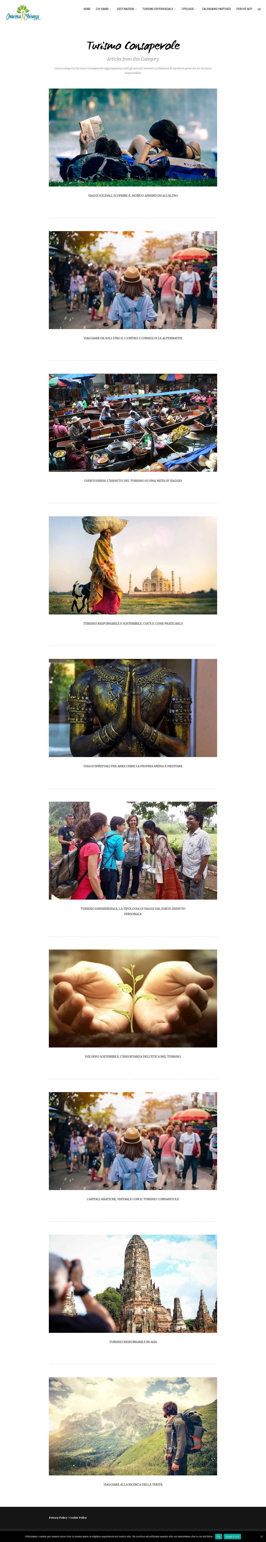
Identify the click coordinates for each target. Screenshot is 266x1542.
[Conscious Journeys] (23, 13)
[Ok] (261, 1536)
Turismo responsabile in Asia (133, 1342)
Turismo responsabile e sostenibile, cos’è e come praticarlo (133, 623)
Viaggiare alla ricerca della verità (133, 1484)
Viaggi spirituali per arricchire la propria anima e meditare (133, 766)
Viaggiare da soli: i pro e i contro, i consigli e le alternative (133, 338)
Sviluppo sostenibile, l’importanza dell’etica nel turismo (133, 1056)
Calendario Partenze (216, 9)
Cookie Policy (78, 1517)
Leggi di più (232, 1536)
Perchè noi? (244, 9)
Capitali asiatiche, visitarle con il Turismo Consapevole (133, 1199)
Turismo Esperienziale (157, 9)
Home (86, 9)
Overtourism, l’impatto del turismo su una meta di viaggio (133, 481)
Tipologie (187, 9)
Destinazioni (125, 9)
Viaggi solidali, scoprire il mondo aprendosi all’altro (133, 195)
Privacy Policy (58, 1517)
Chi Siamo (102, 9)
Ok (218, 1536)
